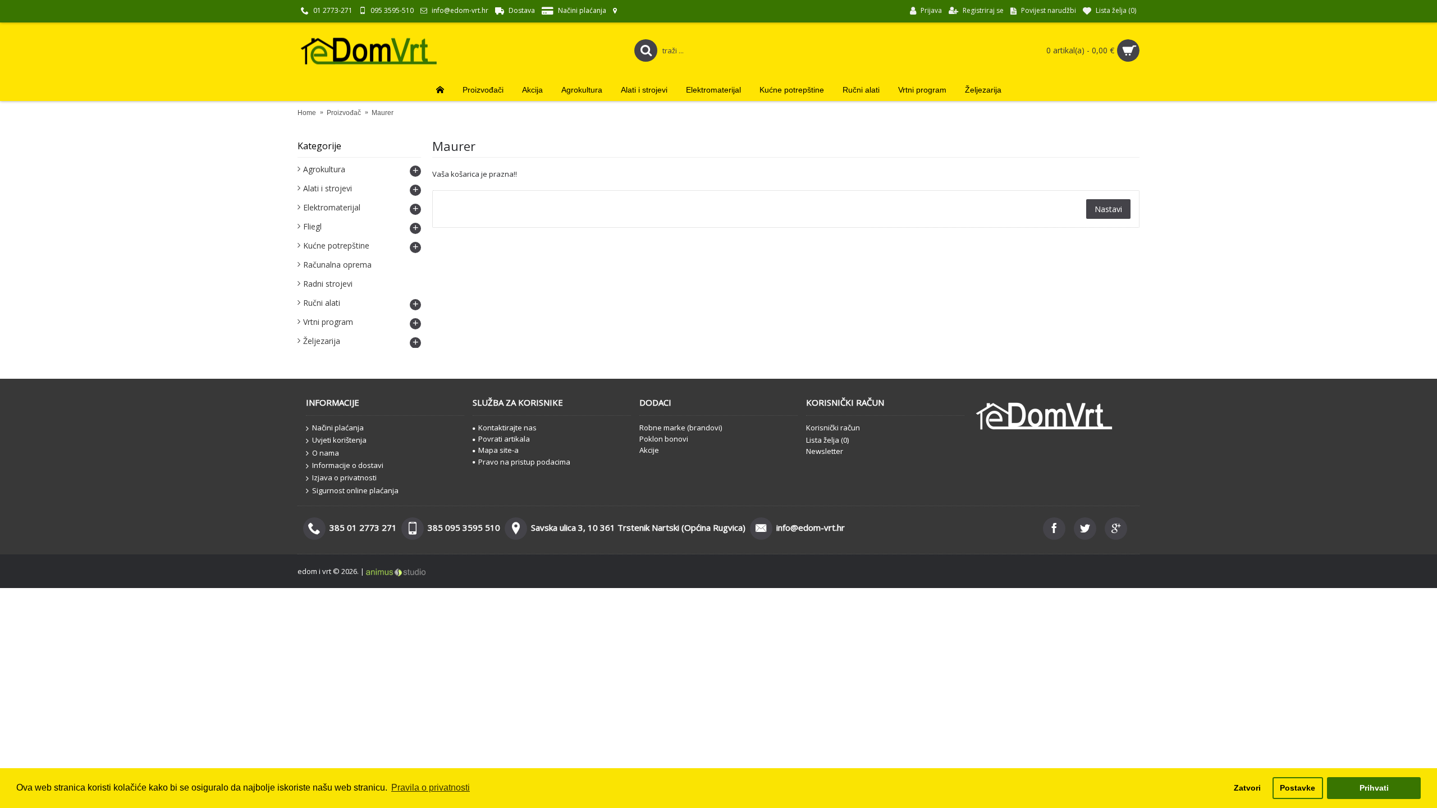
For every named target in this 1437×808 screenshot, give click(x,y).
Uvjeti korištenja (339, 440)
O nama (325, 453)
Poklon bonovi (663, 439)
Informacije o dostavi (347, 465)
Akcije (649, 450)
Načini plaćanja (338, 428)
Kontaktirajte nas (507, 428)
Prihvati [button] (1374, 787)
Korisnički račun (833, 428)
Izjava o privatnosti (344, 477)
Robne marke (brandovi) (680, 428)
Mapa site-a (498, 450)
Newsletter (824, 451)
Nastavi (1108, 209)
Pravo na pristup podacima (524, 462)
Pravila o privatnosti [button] (430, 787)
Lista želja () (827, 440)
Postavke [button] (1297, 787)
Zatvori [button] (1247, 787)
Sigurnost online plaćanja (355, 490)
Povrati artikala (504, 439)
